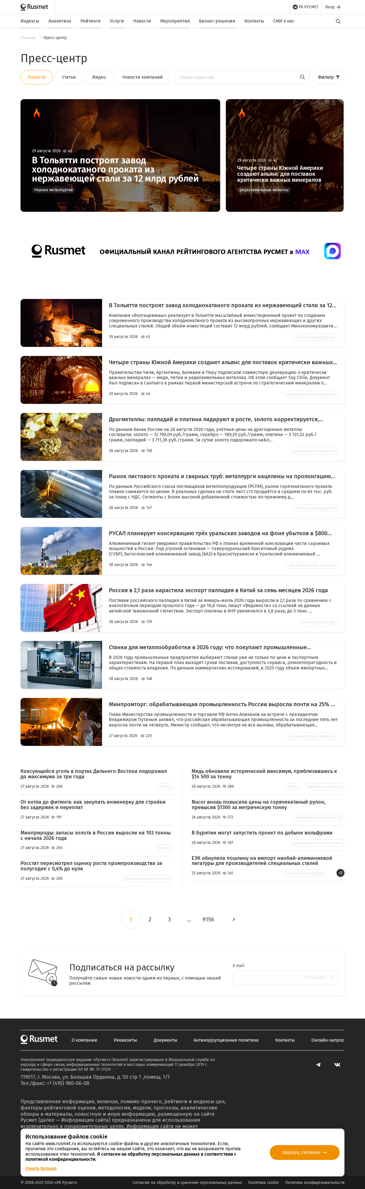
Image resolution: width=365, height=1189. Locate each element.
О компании (84, 1040)
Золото (164, 848)
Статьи (69, 77)
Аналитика (59, 21)
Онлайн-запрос (327, 1040)
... (189, 919)
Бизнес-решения (217, 21)
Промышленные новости (312, 565)
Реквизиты (125, 1040)
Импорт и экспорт (318, 622)
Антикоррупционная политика (226, 1040)
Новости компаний (142, 77)
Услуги (117, 21)
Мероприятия (175, 21)
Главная (29, 37)
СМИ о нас (284, 21)
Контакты (254, 21)
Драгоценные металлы (314, 451)
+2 (340, 872)
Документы (165, 1040)
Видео (99, 77)
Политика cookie (263, 1182)
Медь (293, 786)
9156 (208, 919)
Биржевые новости (324, 786)
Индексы (30, 21)
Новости (142, 21)
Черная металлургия (53, 190)
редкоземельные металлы (264, 190)
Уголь (165, 786)
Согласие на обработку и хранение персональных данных (187, 1182)
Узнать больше (41, 1168)
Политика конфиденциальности (314, 1182)
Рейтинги (90, 21)
